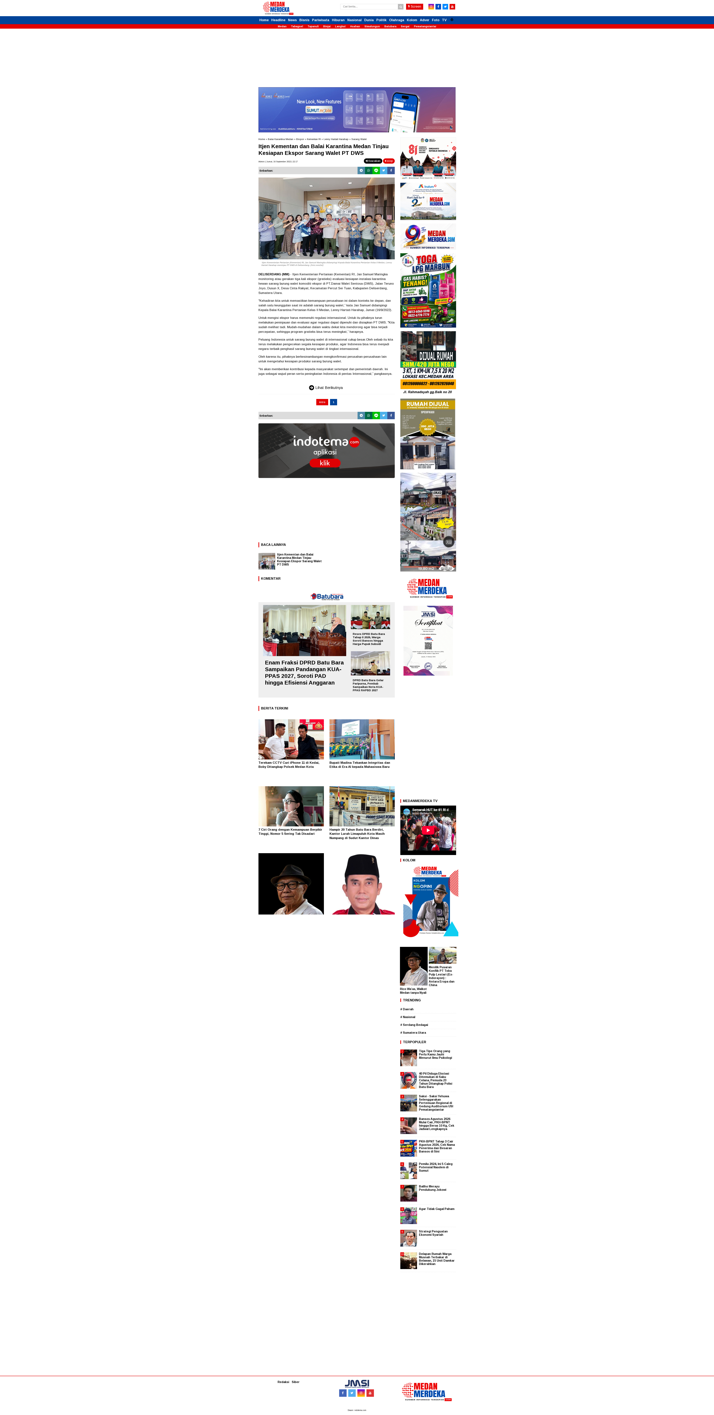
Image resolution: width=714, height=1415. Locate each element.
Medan (282, 26)
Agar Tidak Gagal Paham (436, 1208)
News (292, 20)
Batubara (390, 26)
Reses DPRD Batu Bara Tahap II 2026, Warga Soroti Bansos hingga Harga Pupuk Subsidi (369, 638)
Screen (415, 6)
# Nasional (407, 1017)
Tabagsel (297, 26)
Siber (296, 1382)
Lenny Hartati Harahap (336, 139)
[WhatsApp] (368, 170)
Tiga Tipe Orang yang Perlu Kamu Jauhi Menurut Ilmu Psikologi (435, 1054)
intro (322, 402)
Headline (278, 20)
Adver (424, 20)
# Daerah (407, 1009)
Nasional (354, 20)
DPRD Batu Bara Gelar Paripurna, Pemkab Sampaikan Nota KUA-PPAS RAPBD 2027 (368, 685)
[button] (452, 18)
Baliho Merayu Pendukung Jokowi (432, 1188)
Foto (435, 20)
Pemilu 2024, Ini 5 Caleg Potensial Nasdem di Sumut (436, 1167)
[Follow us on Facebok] (343, 1393)
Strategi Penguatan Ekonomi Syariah (433, 1233)
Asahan (355, 26)
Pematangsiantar (425, 26)
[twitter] (445, 6)
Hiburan (338, 20)
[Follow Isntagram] (361, 1393)
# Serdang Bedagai (414, 1024)
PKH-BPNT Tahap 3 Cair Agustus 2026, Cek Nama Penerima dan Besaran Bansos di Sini (437, 1146)
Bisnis (304, 20)
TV (444, 20)
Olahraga (396, 20)
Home (264, 20)
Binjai (327, 26)
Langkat (340, 26)
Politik (381, 20)
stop (389, 160)
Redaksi (283, 1382)
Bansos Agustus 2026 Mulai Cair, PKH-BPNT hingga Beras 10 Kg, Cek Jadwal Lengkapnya (436, 1124)
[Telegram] (361, 170)
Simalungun (372, 26)
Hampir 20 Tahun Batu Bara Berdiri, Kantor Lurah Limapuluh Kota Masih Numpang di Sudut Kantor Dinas (357, 834)
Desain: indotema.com (357, 1410)
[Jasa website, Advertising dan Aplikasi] (326, 480)
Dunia (369, 20)
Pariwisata (320, 20)
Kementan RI (314, 139)
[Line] (376, 170)
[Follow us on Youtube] (370, 1393)
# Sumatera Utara (413, 1032)
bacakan (374, 160)
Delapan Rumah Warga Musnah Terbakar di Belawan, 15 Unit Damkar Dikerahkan (437, 1259)
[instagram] (431, 6)
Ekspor (300, 139)
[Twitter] (383, 170)
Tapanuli (313, 26)
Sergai (405, 26)
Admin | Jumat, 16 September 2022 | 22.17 (278, 161)
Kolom (412, 20)
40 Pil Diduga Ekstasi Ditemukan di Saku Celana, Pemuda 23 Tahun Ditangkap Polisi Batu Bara (435, 1080)
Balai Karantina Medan (280, 139)
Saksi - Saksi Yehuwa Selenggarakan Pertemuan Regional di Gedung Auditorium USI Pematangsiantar (436, 1103)
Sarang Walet (358, 139)
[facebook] (438, 6)
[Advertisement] (357, 61)
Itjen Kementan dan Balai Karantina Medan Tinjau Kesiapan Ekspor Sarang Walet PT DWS (299, 559)
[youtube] (452, 6)
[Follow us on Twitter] (352, 1393)
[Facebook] (391, 170)
